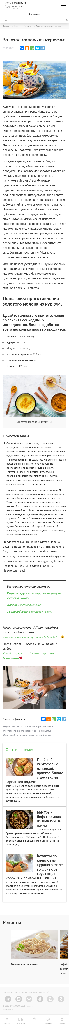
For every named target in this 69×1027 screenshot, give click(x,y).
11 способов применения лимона (29, 611)
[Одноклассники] (27, 48)
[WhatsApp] (32, 48)
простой (26, 731)
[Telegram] (42, 48)
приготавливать (45, 726)
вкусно (7, 726)
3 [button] (40, 981)
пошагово (30, 726)
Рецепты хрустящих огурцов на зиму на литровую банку (34, 596)
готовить (17, 726)
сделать (48, 735)
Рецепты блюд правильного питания (23, 735)
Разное (36, 731)
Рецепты (46, 731)
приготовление (12, 731)
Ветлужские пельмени (24, 964)
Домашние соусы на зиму (24, 605)
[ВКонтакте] (22, 48)
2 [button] (34, 981)
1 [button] (29, 981)
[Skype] (37, 48)
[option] (34, 949)
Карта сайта (8, 1010)
